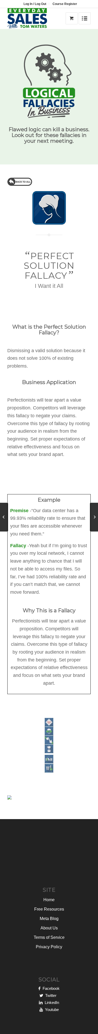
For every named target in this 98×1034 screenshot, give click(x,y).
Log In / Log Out (35, 4)
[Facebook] (39, 988)
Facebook (50, 988)
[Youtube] (41, 1009)
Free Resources (49, 909)
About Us (49, 928)
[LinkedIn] (41, 1002)
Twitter (51, 995)
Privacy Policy (49, 947)
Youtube (51, 1009)
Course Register (65, 4)
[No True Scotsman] (4, 517)
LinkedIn (51, 1002)
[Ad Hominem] (94, 517)
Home (49, 900)
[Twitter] (41, 995)
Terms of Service (49, 937)
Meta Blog (49, 918)
